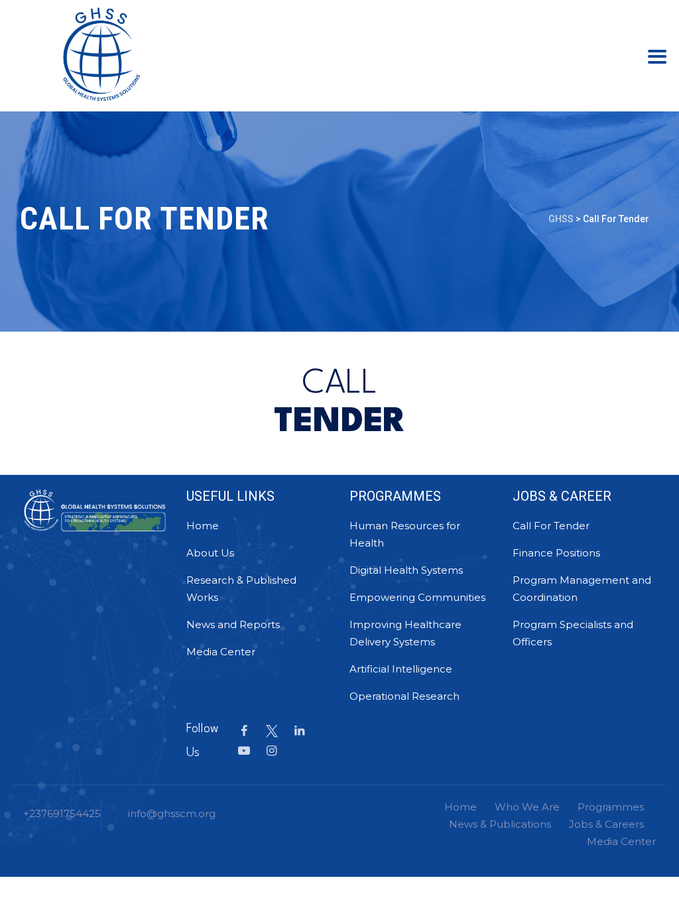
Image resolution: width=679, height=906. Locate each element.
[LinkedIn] (300, 731)
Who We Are (527, 807)
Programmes (611, 807)
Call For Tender (551, 525)
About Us (210, 553)
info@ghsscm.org (172, 813)
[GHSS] (101, 53)
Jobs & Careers (606, 824)
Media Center (220, 651)
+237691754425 (62, 813)
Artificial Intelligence (400, 669)
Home (202, 525)
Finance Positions (556, 553)
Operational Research (404, 696)
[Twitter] (272, 731)
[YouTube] (244, 751)
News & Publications (500, 824)
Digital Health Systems (406, 570)
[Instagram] (272, 751)
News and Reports (233, 624)
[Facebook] (244, 731)
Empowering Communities (417, 597)
